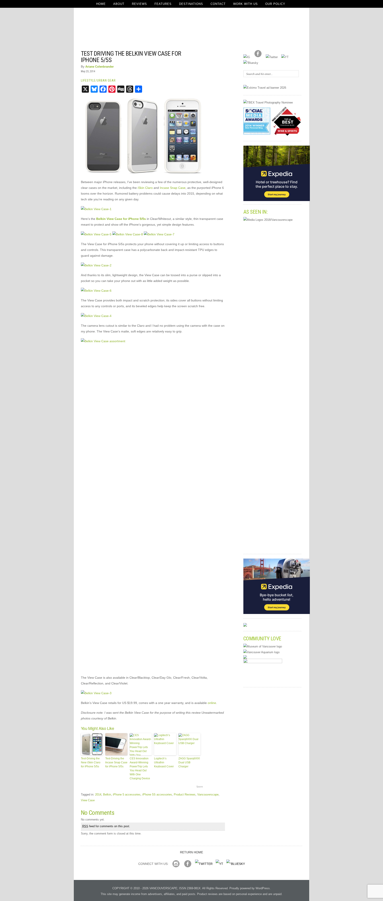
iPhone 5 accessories (127, 794)
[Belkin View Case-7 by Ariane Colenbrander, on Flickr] (159, 234)
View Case (88, 800)
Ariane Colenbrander (99, 66)
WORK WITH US (245, 4)
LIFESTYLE (88, 80)
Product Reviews (184, 794)
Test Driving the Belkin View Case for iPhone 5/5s (131, 56)
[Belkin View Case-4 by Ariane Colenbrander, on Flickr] (96, 316)
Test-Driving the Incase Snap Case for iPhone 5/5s (116, 762)
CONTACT (218, 4)
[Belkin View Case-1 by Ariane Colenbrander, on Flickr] (96, 209)
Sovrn (199, 786)
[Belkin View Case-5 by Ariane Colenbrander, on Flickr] (96, 234)
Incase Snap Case (173, 188)
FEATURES (163, 4)
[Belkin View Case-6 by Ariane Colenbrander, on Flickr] (96, 290)
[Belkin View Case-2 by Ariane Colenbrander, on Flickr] (96, 265)
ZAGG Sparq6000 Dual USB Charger (189, 762)
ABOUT (118, 4)
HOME (101, 4)
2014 (98, 794)
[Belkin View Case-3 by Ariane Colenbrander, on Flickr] (96, 693)
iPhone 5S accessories (157, 794)
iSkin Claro (145, 188)
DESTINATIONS (191, 4)
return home (191, 852)
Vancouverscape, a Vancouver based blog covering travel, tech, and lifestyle (191, 29)
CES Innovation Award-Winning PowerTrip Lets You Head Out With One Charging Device (140, 768)
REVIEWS (139, 4)
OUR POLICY (275, 4)
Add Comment (212, 53)
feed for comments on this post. (106, 826)
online (212, 703)
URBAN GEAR (106, 80)
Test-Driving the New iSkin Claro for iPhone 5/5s (90, 762)
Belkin (107, 794)
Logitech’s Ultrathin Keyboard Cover (164, 762)
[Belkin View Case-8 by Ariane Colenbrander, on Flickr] (127, 234)
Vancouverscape (208, 794)
